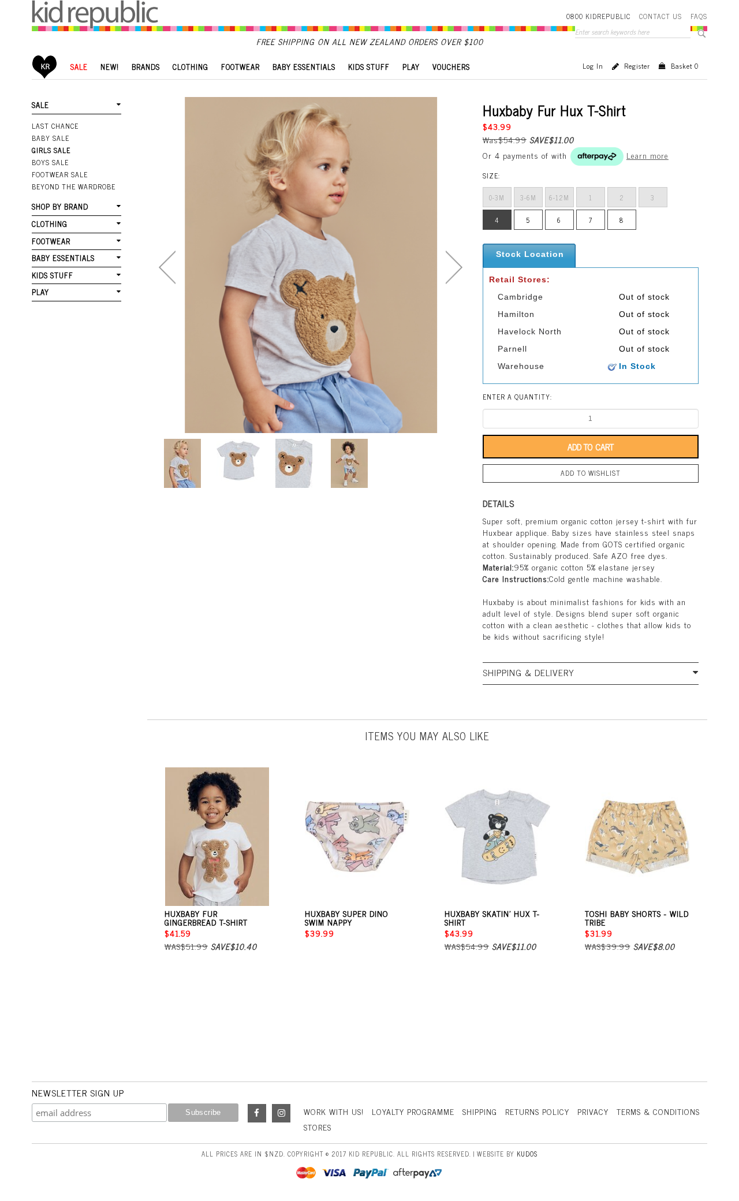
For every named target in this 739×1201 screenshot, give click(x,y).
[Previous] (167, 267)
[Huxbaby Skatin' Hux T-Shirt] (497, 837)
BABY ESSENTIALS (304, 67)
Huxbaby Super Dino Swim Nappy (347, 917)
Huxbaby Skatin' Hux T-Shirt (492, 917)
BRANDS (146, 67)
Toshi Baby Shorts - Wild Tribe (637, 917)
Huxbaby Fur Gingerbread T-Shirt (206, 917)
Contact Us (660, 16)
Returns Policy (537, 1111)
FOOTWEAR (240, 67)
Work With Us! (334, 1111)
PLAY (411, 67)
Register (637, 66)
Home (45, 67)
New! (109, 67)
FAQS (699, 16)
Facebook (257, 1113)
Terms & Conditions (658, 1111)
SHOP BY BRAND (60, 206)
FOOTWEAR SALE (60, 174)
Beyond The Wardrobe (73, 186)
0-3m (497, 197)
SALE (79, 67)
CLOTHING (190, 67)
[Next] (454, 267)
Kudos (527, 1153)
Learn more (647, 155)
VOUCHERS (451, 67)
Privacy (593, 1111)
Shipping (479, 1111)
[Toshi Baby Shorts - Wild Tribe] (638, 837)
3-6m (528, 197)
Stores (317, 1126)
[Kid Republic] (95, 14)
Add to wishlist (591, 473)
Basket (685, 66)
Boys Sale (50, 162)
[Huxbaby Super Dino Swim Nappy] (357, 837)
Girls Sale (51, 150)
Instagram (281, 1113)
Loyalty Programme (413, 1111)
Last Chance (55, 126)
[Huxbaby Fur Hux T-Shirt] (182, 463)
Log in (593, 66)
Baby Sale (50, 138)
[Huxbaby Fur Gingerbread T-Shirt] (217, 837)
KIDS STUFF (369, 67)
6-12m (559, 197)
